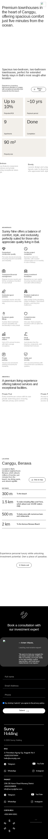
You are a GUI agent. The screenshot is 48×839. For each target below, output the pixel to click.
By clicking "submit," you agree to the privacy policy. (25, 703)
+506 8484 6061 (10, 814)
